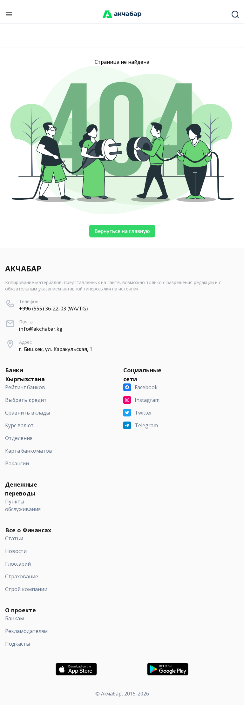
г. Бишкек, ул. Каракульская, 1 (55, 349)
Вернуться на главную (122, 231)
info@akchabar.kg (41, 328)
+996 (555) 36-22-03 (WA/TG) (53, 308)
